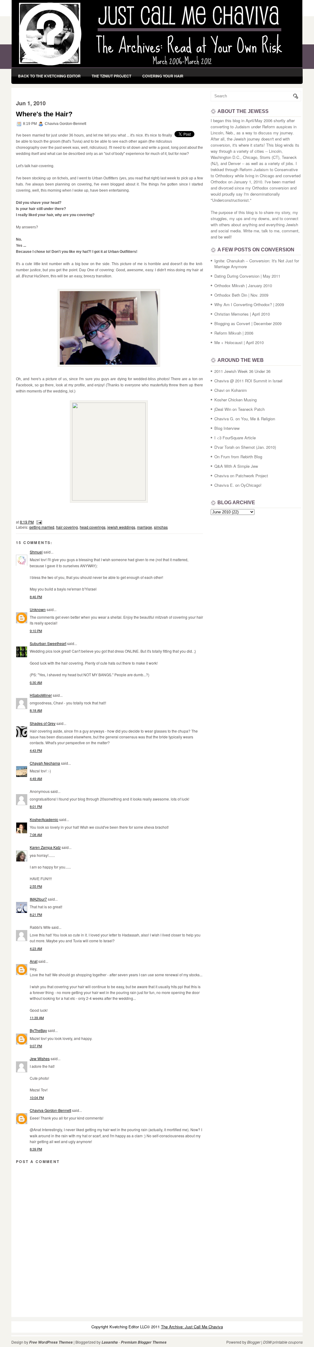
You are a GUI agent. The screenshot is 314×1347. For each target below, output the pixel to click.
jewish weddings (121, 527)
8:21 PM (36, 914)
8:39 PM (36, 1148)
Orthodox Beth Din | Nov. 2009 (241, 295)
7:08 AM (36, 834)
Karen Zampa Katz (45, 847)
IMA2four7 (38, 899)
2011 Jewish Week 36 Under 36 (242, 371)
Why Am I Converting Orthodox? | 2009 (249, 304)
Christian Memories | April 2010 (242, 314)
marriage (144, 527)
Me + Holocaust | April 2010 (239, 342)
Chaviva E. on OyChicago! (238, 485)
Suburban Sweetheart (48, 643)
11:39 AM (37, 1017)
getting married (41, 527)
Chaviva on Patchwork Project (241, 475)
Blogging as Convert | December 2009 (247, 323)
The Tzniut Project (111, 76)
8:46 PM (36, 596)
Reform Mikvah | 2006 (233, 333)
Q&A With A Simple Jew (236, 466)
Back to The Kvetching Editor (49, 76)
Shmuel (36, 551)
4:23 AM (36, 948)
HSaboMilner (41, 695)
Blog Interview (226, 428)
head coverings (92, 527)
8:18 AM (36, 710)
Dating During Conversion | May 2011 (247, 276)
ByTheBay (38, 1030)
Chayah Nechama (45, 763)
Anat (33, 961)
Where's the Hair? (44, 114)
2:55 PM (36, 886)
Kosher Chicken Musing (235, 400)
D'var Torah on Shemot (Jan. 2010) (245, 447)
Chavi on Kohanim (230, 390)
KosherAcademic (44, 819)
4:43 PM (36, 750)
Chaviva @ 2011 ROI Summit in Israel (248, 381)
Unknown (38, 609)
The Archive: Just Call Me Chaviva (192, 1327)
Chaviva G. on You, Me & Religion (244, 419)
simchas (161, 527)
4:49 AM (36, 778)
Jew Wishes (40, 1058)
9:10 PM (36, 630)
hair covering (67, 527)
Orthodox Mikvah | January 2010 (243, 285)
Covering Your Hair (162, 76)
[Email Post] (38, 521)
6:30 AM (36, 682)
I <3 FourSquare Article (235, 438)
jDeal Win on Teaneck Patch (239, 409)
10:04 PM (37, 1097)
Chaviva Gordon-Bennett (50, 1110)
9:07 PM (36, 1045)
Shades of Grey (43, 723)
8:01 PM (36, 806)
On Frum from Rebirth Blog (238, 457)
